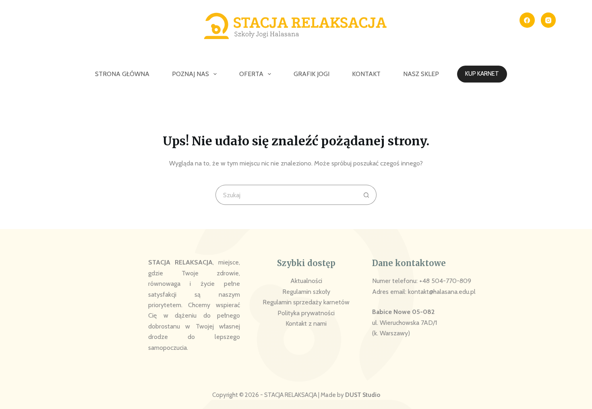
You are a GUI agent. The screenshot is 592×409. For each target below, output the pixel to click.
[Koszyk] (574, 74)
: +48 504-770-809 (443, 281)
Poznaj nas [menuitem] (190, 74)
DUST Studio (362, 395)
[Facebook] (527, 20)
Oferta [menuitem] (251, 74)
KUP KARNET (482, 73)
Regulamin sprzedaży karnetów (306, 302)
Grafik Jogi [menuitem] (311, 74)
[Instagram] (548, 20)
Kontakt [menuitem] (366, 74)
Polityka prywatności (306, 313)
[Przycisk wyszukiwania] (366, 195)
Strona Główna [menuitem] (122, 74)
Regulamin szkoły (306, 291)
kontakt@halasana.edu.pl (442, 291)
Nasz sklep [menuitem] (421, 74)
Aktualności (306, 281)
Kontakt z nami (306, 323)
